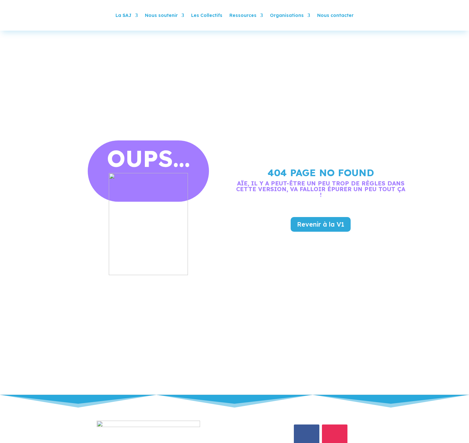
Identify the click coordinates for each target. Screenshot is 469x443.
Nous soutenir (161, 15)
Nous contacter (335, 15)
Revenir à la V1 (320, 224)
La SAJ (123, 15)
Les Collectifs (206, 15)
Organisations (287, 15)
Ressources (243, 15)
